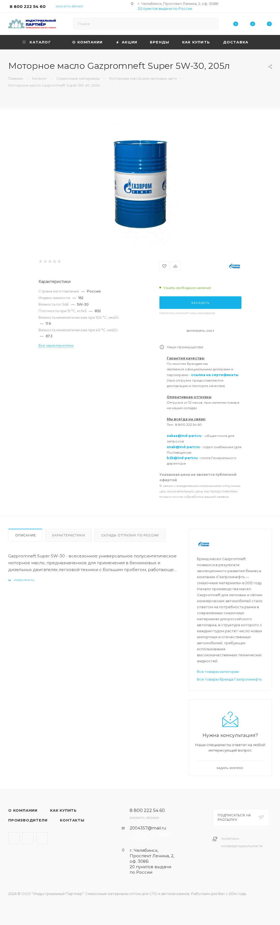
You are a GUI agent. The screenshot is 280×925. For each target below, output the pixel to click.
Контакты (72, 820)
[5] (59, 261)
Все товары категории (218, 671)
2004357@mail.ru (148, 828)
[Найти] (211, 23)
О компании (22, 810)
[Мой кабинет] (269, 7)
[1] (40, 261)
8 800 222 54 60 (28, 6)
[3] (49, 261)
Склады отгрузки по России (130, 535)
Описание (25, 535)
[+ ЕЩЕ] (263, 42)
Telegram (14, 838)
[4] (54, 261)
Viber (28, 838)
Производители (27, 820)
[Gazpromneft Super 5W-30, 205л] (140, 183)
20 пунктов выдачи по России (165, 8)
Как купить (63, 810)
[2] (45, 261)
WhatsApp (42, 838)
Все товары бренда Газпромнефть (229, 679)
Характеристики (68, 535)
